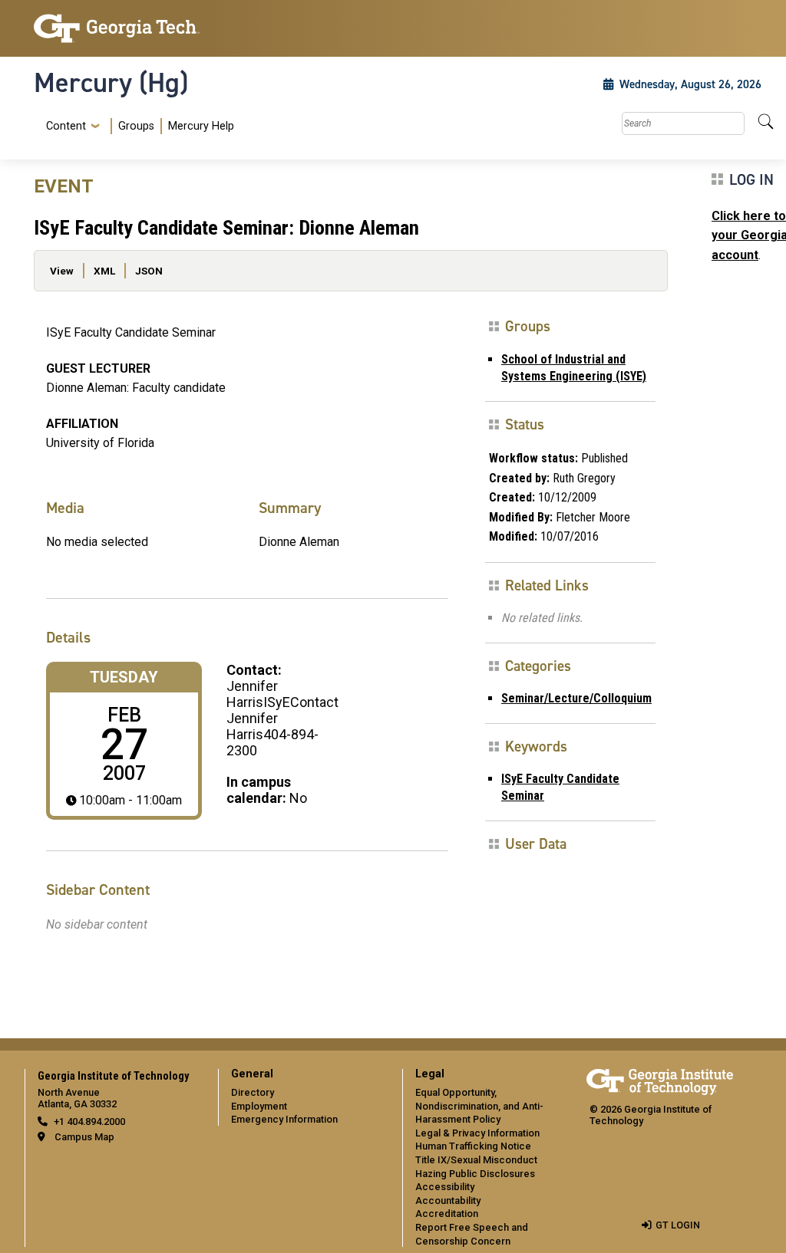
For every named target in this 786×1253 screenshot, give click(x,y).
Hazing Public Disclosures (475, 1173)
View (62, 271)
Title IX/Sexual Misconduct (476, 1160)
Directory (252, 1092)
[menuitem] (137, 126)
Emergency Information (284, 1119)
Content (66, 126)
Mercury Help (201, 126)
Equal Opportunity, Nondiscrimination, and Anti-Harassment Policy (479, 1106)
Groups (136, 126)
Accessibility (444, 1186)
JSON (149, 271)
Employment (259, 1106)
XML (104, 271)
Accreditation (446, 1213)
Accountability (448, 1200)
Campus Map (84, 1137)
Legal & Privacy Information (477, 1133)
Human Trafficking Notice (473, 1146)
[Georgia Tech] (117, 28)
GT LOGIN (678, 1225)
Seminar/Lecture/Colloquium (576, 698)
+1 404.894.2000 (89, 1121)
